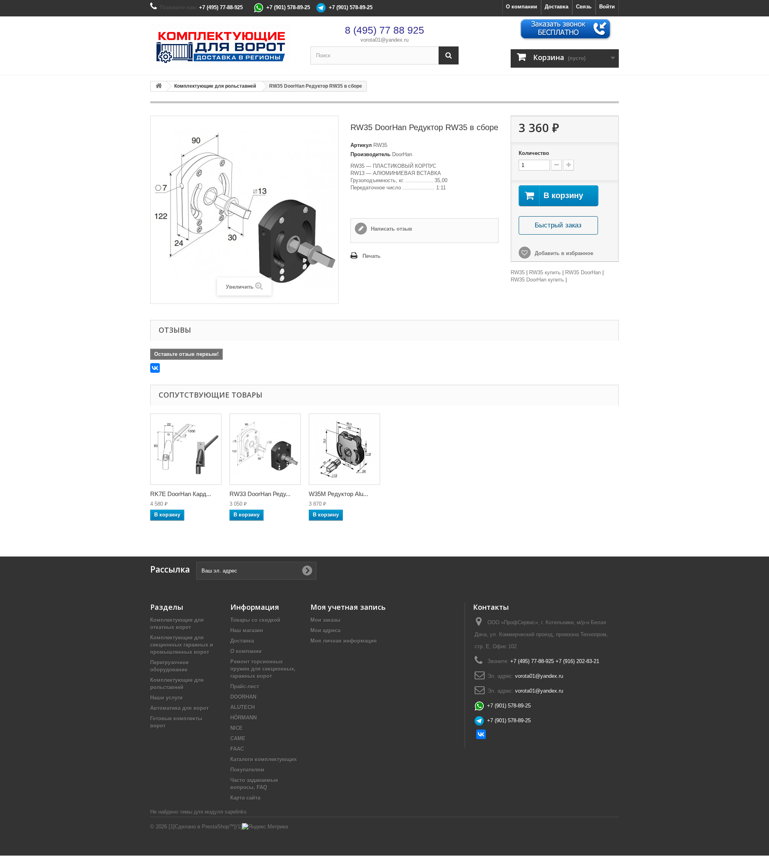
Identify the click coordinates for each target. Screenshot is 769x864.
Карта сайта (245, 798)
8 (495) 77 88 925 (384, 30)
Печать (371, 256)
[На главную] (158, 86)
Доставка (556, 7)
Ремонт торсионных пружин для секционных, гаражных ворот (263, 669)
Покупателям (247, 770)
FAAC (237, 749)
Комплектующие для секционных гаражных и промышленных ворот (181, 645)
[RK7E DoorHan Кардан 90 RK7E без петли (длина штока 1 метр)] (185, 449)
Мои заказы (325, 620)
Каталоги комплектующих (263, 759)
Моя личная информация (343, 641)
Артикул (361, 145)
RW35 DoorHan (583, 272)
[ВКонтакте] (155, 368)
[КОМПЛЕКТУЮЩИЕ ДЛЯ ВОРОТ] (224, 45)
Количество (534, 153)
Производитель (370, 154)
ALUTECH (242, 707)
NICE (236, 728)
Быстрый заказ (558, 225)
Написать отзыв (390, 229)
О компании (521, 7)
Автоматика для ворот (179, 708)
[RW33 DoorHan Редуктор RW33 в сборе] (265, 449)
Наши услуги (166, 698)
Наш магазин (246, 630)
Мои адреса (325, 630)
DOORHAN (243, 697)
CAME (238, 738)
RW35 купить (545, 272)
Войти (607, 7)
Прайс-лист (244, 686)
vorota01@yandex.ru (384, 40)
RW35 (518, 272)
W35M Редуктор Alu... (338, 493)
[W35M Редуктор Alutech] (344, 449)
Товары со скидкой (255, 620)
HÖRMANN (243, 718)
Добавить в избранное (563, 253)
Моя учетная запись (348, 607)
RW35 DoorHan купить (537, 280)
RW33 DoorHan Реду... (259, 493)
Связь (584, 7)
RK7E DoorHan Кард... (180, 493)
